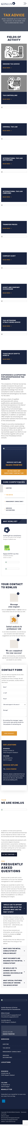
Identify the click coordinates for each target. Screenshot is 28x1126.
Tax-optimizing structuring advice (11, 321)
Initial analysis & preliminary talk (14, 627)
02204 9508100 (14, 465)
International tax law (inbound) (13, 192)
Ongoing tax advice (11, 64)
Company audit (9, 256)
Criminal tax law (10, 127)
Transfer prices (10, 224)
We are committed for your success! (14, 651)
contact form (10, 609)
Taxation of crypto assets (11, 354)
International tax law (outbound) (13, 159)
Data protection (10, 1121)
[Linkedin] (3, 1101)
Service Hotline (8, 1032)
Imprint (3, 1121)
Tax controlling (10, 95)
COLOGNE (4, 1082)
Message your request (14, 605)
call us (19, 609)
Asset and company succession (11, 288)
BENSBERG (4, 1071)
